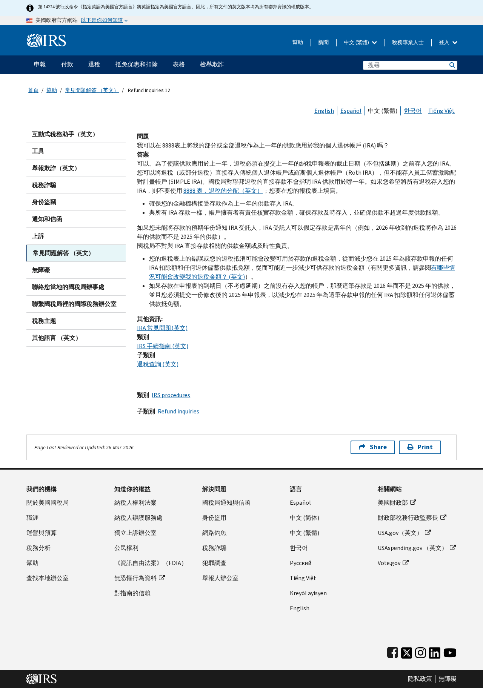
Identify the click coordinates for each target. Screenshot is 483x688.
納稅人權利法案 (135, 503)
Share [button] (378, 447)
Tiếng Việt (441, 111)
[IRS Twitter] (406, 651)
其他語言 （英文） (57, 338)
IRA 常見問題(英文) (162, 328)
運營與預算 (41, 533)
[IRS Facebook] (392, 651)
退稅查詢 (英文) (157, 364)
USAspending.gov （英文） (413, 548)
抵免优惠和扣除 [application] (136, 64)
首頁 (33, 90)
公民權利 (126, 548)
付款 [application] (67, 64)
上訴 (38, 236)
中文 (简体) (304, 518)
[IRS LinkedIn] (434, 651)
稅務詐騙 (44, 185)
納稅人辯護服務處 (138, 518)
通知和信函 (47, 219)
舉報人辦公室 (220, 578)
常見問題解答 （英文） (92, 90)
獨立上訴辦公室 (135, 533)
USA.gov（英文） (400, 533)
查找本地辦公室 (47, 578)
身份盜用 (214, 518)
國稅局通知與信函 (226, 503)
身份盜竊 (44, 202)
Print (425, 447)
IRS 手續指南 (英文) (162, 346)
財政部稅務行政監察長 (408, 518)
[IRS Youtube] (450, 651)
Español (350, 111)
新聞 (323, 42)
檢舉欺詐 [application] (212, 64)
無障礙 (41, 270)
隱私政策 (420, 679)
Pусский (300, 563)
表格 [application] (179, 64)
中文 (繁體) (357, 42)
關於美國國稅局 (47, 503)
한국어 (413, 111)
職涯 (32, 518)
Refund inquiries (178, 411)
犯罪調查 (214, 563)
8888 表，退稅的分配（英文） (223, 191)
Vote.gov (389, 563)
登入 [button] (445, 42)
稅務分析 (38, 548)
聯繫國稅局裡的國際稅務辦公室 (74, 304)
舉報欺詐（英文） (56, 168)
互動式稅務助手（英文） (65, 134)
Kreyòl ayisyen (308, 593)
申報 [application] (40, 64)
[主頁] (46, 37)
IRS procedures (171, 395)
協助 (51, 90)
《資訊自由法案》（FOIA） (150, 563)
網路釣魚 (214, 533)
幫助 (297, 42)
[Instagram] (420, 651)
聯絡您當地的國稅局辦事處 (68, 287)
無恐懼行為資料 (135, 578)
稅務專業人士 (408, 42)
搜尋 (452, 65)
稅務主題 (44, 321)
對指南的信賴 (132, 593)
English (324, 111)
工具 (38, 151)
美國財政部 (393, 503)
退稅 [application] (94, 64)
